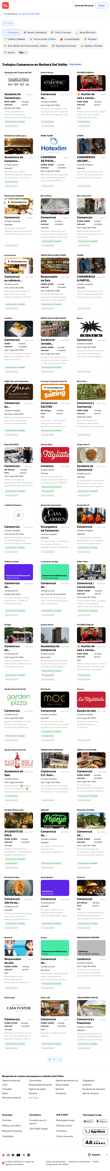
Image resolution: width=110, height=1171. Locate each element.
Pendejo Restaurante (13, 810)
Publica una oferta (11, 1125)
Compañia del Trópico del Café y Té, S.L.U (18, 73)
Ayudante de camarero (93, 1089)
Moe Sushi (45, 689)
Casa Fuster (9, 997)
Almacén (92, 39)
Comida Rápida (71, 39)
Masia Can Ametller (86, 810)
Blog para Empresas (12, 1131)
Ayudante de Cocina (66, 45)
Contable (7, 1089)
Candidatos (8, 1136)
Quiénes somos (64, 1125)
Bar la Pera (82, 381)
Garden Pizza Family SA (15, 689)
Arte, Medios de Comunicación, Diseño (27, 45)
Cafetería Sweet (11, 561)
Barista (11, 52)
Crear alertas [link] (75, 64)
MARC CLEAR (47, 135)
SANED (80, 135)
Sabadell (45, 810)
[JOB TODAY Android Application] (102, 1121)
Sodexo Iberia (47, 624)
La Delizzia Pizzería (12, 505)
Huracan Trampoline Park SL (54, 381)
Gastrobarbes (47, 877)
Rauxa (80, 318)
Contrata (6, 1120)
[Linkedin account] (28, 1155)
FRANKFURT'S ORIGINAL (52, 750)
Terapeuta (61, 1093)
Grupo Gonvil (83, 444)
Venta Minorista (87, 32)
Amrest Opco (47, 444)
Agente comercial (11, 1080)
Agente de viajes (37, 1089)
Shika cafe (45, 997)
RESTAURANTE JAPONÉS (88, 937)
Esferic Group (47, 72)
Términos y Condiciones (79, 1161)
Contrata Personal (84, 5)
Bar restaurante (84, 196)
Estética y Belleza (16, 39)
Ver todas (33, 1097)
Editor (5, 1093)
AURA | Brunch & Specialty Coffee (16, 382)
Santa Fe (81, 877)
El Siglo (7, 624)
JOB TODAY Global (38, 1128)
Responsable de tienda (40, 1084)
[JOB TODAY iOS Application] (88, 1121)
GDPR (95, 1161)
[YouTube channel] (18, 1155)
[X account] (24, 1155)
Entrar (101, 5)
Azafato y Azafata (93, 45)
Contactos (61, 1131)
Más (21, 52)
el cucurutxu (10, 255)
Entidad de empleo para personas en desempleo (15, 136)
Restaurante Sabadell (14, 196)
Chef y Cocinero (63, 32)
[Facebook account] (13, 1155)
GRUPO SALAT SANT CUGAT (53, 255)
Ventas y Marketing (36, 32)
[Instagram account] (8, 1155)
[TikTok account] (3, 1155)
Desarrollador (62, 1084)
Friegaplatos (88, 1080)
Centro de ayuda (64, 1136)
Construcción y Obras (44, 39)
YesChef (8, 318)
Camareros (13, 32)
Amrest (80, 689)
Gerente (33, 1093)
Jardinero (87, 1084)
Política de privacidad (55, 1161)
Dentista (60, 1089)
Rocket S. (8, 937)
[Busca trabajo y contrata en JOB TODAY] (5, 5)
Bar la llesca (46, 196)
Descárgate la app (65, 1120)
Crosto (44, 937)
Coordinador (35, 1080)
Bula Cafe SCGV (11, 444)
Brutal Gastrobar (12, 877)
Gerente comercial (11, 1097)
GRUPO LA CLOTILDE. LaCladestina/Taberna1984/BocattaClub (92, 750)
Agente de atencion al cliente (67, 1080)
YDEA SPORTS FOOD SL (87, 997)
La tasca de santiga (49, 561)
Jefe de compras (90, 1093)
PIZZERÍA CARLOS (85, 72)
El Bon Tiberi (82, 561)
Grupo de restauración (51, 505)
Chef (4, 1084)
